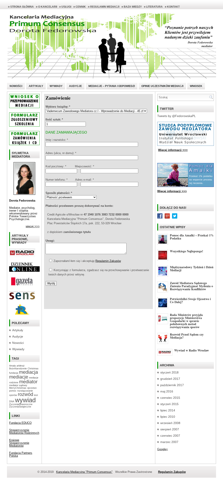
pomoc (12, 390)
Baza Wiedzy (133, 6)
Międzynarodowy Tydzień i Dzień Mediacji (191, 268)
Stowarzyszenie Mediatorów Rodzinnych (24, 431)
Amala (12, 365)
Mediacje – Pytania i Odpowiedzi (111, 86)
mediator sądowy (18, 385)
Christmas (33, 368)
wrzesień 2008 (170, 423)
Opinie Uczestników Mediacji (162, 86)
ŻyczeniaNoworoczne (20, 404)
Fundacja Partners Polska (20, 454)
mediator (28, 381)
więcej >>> (33, 226)
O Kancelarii (47, 6)
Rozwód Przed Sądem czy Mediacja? (187, 336)
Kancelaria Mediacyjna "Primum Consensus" (84, 472)
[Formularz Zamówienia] (24, 144)
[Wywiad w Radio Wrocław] (22, 256)
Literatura (154, 6)
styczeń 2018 (169, 372)
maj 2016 (166, 391)
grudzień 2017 (170, 378)
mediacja (28, 372)
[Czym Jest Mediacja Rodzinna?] (22, 314)
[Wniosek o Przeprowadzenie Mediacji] (24, 107)
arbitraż (21, 365)
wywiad (25, 400)
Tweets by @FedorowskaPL (176, 116)
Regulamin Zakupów (108, 261)
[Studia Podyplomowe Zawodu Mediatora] (185, 144)
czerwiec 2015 (170, 397)
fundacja (13, 373)
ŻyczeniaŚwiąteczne (20, 406)
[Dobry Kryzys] (22, 298)
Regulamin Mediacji (104, 6)
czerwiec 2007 (170, 435)
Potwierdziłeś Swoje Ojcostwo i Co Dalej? (190, 300)
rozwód (25, 394)
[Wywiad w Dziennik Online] (22, 265)
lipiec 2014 (167, 410)
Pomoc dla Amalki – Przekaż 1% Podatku (192, 237)
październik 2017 (172, 385)
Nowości (16, 86)
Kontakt (173, 6)
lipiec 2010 (167, 416)
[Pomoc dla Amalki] (185, 186)
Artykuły (36, 86)
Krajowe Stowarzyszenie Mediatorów (19, 442)
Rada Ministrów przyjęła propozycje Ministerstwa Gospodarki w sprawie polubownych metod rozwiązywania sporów (186, 320)
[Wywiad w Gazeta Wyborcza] (22, 285)
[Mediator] (24, 193)
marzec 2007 (169, 442)
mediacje (18, 377)
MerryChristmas (17, 388)
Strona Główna (22, 6)
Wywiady (56, 86)
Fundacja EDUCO (20, 422)
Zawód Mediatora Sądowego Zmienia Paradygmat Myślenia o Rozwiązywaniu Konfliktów (191, 286)
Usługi (66, 6)
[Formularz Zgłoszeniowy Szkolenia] (24, 125)
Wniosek (196, 86)
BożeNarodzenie (18, 368)
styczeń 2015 (169, 404)
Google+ (162, 449)
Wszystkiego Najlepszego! (186, 251)
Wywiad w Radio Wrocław (191, 350)
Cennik (81, 6)
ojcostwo (32, 388)
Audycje (75, 86)
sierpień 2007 (169, 429)
